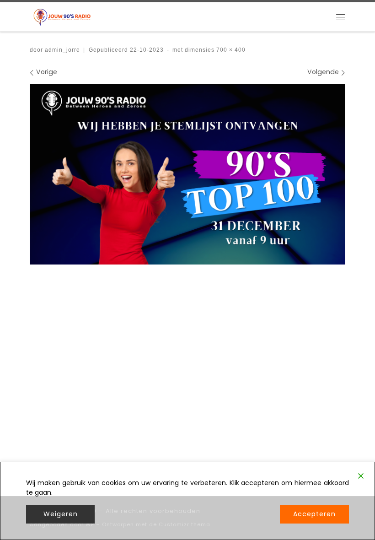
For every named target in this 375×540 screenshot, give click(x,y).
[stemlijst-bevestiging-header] (187, 174)
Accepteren (314, 513)
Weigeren (60, 513)
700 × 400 (230, 50)
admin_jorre (62, 50)
